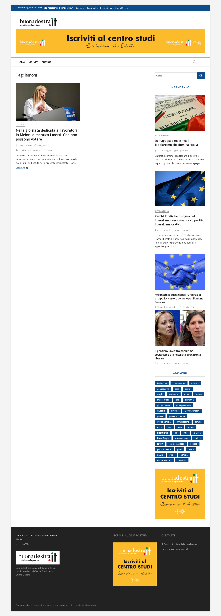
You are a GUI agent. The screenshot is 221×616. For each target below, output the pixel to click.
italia (159, 427)
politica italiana (164, 449)
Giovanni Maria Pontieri (166, 307)
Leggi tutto (24, 168)
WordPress (64, 605)
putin (179, 449)
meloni (197, 438)
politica (193, 443)
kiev (170, 427)
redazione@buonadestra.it (60, 7)
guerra (160, 416)
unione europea (164, 460)
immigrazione (183, 421)
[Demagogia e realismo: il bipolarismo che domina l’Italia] (180, 113)
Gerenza (80, 8)
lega (180, 427)
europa (199, 394)
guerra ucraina (164, 421)
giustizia (161, 410)
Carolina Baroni (25, 145)
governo (175, 410)
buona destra (179, 383)
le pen (190, 427)
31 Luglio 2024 (182, 230)
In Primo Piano (162, 135)
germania (189, 399)
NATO (160, 443)
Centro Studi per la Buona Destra (180, 544)
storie (172, 454)
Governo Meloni (192, 410)
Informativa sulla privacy (29, 535)
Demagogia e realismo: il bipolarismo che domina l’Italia (176, 143)
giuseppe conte (183, 405)
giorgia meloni (163, 405)
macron (197, 432)
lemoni (35, 150)
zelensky (182, 460)
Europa (33, 62)
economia (173, 394)
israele (198, 421)
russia (191, 449)
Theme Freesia (51, 605)
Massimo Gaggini (163, 151)
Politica (20, 124)
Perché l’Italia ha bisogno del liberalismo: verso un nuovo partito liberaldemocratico (179, 220)
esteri (186, 394)
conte (187, 388)
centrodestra (163, 388)
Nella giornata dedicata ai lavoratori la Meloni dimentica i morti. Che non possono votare (46, 135)
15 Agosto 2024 (182, 151)
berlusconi (162, 383)
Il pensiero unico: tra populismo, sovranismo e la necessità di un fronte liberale (178, 354)
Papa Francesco (176, 443)
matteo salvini (181, 438)
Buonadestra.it (24, 605)
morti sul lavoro (46, 150)
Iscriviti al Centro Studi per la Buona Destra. (107, 8)
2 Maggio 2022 (43, 145)
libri (175, 432)
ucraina (184, 454)
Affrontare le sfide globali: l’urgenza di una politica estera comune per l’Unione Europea (179, 298)
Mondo (46, 62)
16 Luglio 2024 (187, 307)
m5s (185, 432)
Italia (21, 62)
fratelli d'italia (25, 150)
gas (177, 399)
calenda (195, 383)
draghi (160, 394)
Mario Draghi (163, 438)
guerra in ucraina (177, 416)
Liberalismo (162, 432)
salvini (160, 454)
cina (177, 388)
